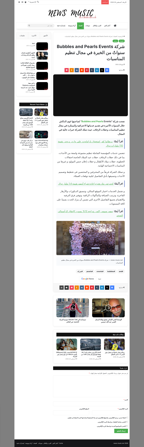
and (120, 271)
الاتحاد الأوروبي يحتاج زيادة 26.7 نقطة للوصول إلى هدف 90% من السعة (91, 354)
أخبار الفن (107, 25)
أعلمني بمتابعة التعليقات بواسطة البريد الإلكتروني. (112, 422)
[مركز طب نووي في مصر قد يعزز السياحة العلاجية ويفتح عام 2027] (26, 134)
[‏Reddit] (82, 70)
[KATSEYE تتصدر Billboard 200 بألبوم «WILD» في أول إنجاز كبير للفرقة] (66, 344)
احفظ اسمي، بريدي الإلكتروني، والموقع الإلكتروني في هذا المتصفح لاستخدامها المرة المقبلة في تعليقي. (96, 418)
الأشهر (45, 36)
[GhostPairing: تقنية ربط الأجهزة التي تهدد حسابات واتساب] (41, 134)
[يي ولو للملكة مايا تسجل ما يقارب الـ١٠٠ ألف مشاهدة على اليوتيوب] (42, 76)
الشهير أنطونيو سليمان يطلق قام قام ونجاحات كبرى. (28, 55)
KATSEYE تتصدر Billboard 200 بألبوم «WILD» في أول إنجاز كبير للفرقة (66, 354)
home (61, 443)
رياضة (115, 41)
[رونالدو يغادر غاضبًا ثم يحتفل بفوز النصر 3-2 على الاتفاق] (114, 344)
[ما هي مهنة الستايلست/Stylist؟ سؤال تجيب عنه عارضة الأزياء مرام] (42, 86)
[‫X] (102, 70)
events (99, 271)
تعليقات (22, 36)
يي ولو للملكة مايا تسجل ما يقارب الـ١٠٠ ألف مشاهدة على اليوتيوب (27, 75)
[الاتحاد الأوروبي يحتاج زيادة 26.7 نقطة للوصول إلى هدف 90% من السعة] (90, 344)
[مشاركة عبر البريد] (67, 287)
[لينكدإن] (97, 70)
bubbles (110, 271)
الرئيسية (120, 36)
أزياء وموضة (72, 25)
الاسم (126, 400)
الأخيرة (34, 36)
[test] (42, 46)
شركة (79, 271)
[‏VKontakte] (77, 70)
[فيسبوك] (107, 70)
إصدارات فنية (61, 25)
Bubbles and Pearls (92, 121)
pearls (89, 271)
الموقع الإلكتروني (84, 409)
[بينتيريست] (87, 70)
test (33, 43)
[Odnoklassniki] (72, 70)
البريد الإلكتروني (123, 409)
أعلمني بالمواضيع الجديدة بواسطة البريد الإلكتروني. (111, 426)
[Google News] (87, 279)
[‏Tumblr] (92, 70)
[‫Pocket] (67, 70)
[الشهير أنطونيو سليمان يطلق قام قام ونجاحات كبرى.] (42, 56)
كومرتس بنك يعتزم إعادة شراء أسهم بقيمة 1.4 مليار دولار (85, 183)
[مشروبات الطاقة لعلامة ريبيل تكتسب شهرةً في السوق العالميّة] (42, 66)
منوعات (87, 25)
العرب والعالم (97, 25)
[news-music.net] (72, 13)
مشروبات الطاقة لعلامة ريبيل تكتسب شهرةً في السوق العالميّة (28, 65)
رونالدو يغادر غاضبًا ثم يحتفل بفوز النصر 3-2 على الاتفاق (41, 120)
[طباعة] (61, 287)
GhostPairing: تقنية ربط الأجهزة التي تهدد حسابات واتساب (41, 142)
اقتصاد (80, 25)
